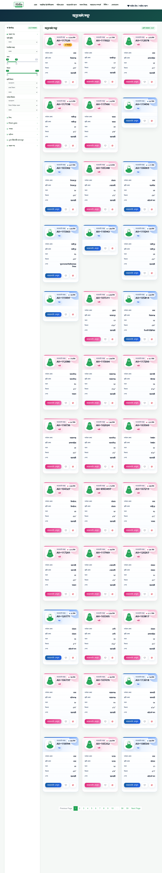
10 (112, 808)
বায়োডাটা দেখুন (53, 82)
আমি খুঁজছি (10, 38)
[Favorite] (66, 81)
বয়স (8, 57)
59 (127, 808)
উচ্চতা (8, 68)
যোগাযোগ (115, 5)
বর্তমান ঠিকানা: (11, 97)
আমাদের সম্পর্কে (95, 5)
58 (122, 808)
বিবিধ (105, 5)
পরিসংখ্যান (60, 5)
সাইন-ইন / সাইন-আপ (139, 6)
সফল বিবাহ (83, 5)
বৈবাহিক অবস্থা (11, 47)
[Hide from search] (73, 81)
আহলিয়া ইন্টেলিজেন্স (47, 5)
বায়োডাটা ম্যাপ (72, 5)
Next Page (135, 808)
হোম (35, 5)
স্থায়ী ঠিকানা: (10, 79)
